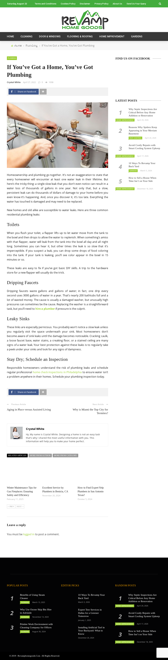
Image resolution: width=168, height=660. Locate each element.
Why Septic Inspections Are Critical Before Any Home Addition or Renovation (143, 112)
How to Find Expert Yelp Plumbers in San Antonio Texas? (91, 491)
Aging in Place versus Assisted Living (29, 409)
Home (10, 36)
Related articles (17, 455)
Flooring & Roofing (80, 36)
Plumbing (33, 45)
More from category (65, 455)
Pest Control (135, 138)
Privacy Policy (101, 3)
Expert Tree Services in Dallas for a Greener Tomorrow (90, 612)
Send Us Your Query (136, 3)
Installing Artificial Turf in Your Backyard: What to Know (91, 630)
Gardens (136, 36)
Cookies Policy (68, 3)
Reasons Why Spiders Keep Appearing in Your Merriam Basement (143, 130)
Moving (15, 45)
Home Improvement (112, 36)
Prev (12, 506)
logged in (28, 534)
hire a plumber (45, 309)
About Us (117, 3)
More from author (40, 455)
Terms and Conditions (45, 3)
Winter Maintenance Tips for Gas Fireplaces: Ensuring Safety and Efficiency (21, 491)
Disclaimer (85, 3)
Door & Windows (50, 36)
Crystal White (14, 82)
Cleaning (26, 36)
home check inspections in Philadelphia (57, 372)
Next (19, 506)
